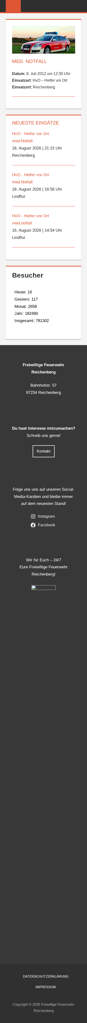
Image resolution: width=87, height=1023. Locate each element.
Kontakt (44, 451)
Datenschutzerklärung (46, 976)
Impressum (46, 987)
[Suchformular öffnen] (77, 6)
